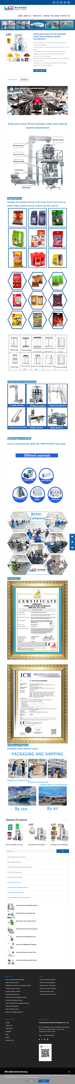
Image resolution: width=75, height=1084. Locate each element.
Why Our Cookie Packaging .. (48, 988)
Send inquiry (40, 70)
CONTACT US (65, 16)
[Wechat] (72, 547)
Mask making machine (12, 1009)
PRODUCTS (37, 16)
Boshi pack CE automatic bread (26, 921)
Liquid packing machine (14, 882)
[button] (37, 857)
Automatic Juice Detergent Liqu (26, 936)
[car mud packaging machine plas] (11, 961)
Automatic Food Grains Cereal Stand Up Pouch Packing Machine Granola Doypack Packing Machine (37, 845)
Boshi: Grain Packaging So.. (48, 982)
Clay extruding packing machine (16, 857)
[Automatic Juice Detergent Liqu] (11, 938)
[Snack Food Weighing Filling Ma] (11, 946)
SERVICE (46, 16)
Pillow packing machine (14, 862)
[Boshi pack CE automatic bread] (11, 922)
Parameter (24, 79)
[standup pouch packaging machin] (11, 907)
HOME (8, 1022)
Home (20, 16)
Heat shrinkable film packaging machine (18, 897)
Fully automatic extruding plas (25, 913)
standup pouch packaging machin (27, 905)
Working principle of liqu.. (47, 991)
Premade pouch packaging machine (17, 887)
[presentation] (7, 60)
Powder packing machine (14, 872)
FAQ (52, 16)
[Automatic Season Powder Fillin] (11, 954)
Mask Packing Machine (12, 1006)
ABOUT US (27, 16)
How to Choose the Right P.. (48, 979)
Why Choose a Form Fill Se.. (48, 994)
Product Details (12, 79)
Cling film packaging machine (15, 892)
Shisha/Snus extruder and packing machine (19, 867)
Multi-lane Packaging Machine (14, 1012)
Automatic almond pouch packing (26, 929)
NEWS (57, 16)
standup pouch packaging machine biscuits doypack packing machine (59, 845)
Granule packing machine (14, 877)
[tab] (37, 857)
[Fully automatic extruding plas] (11, 914)
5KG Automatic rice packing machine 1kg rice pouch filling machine (15, 845)
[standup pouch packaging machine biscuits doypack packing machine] (59, 832)
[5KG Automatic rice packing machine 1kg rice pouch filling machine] (15, 832)
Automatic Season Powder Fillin (26, 952)
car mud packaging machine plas (26, 960)
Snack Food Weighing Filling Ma (26, 944)
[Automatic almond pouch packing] (11, 930)
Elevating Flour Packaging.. (48, 985)
